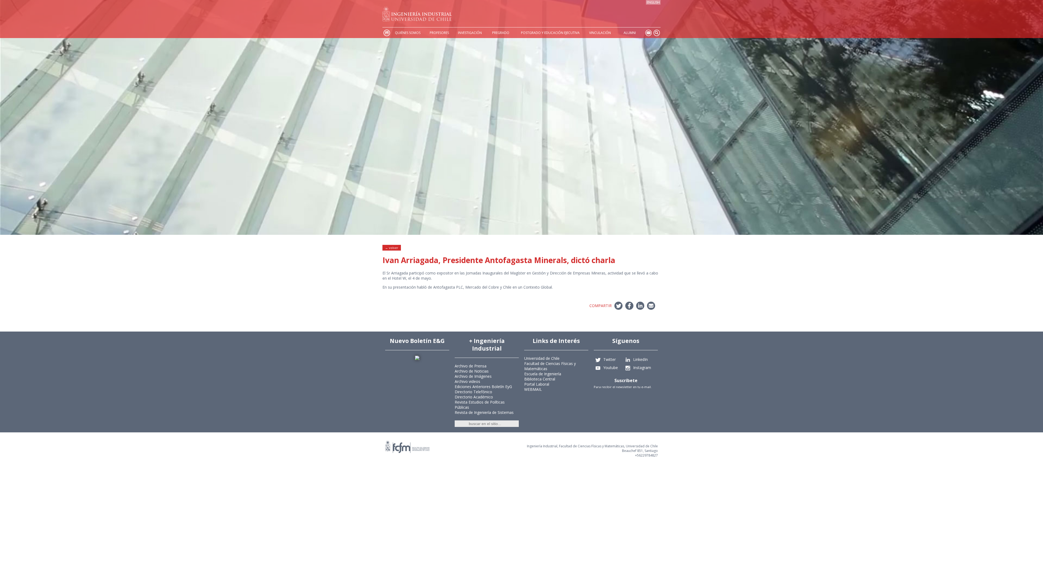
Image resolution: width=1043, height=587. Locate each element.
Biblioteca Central (539, 379)
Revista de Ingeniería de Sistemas (484, 412)
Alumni (630, 32)
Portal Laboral (536, 384)
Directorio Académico (474, 396)
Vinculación (600, 32)
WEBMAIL (533, 389)
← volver (391, 248)
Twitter (609, 359)
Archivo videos (467, 381)
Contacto (648, 32)
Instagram (642, 367)
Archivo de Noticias (472, 371)
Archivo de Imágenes (473, 376)
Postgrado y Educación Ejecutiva (550, 32)
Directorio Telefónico (473, 391)
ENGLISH (653, 2)
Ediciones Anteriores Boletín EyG (483, 386)
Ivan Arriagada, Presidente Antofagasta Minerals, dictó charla (498, 260)
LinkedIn (640, 359)
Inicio (386, 32)
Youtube (610, 367)
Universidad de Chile (542, 358)
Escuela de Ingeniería (542, 373)
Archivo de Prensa (470, 366)
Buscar (656, 32)
